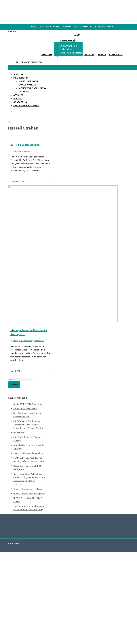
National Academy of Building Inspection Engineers (72, 26)
